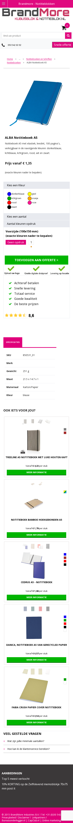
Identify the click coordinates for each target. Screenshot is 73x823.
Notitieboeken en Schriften (39, 59)
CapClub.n (33, 820)
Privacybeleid (9, 817)
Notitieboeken (14, 63)
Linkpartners (38, 817)
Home (10, 59)
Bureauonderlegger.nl (13, 820)
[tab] (12, 342)
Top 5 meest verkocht (16, 779)
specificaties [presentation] (13, 342)
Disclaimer (23, 817)
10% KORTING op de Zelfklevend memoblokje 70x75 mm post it (35, 786)
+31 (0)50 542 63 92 (57, 814)
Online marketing (51, 820)
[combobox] (36, 35)
